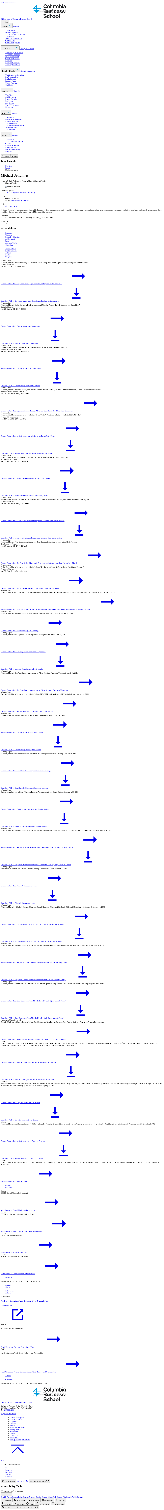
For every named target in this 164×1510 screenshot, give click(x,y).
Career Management (12, 43)
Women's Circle (11, 127)
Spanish (26, 1497)
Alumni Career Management (15, 125)
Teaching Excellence (12, 65)
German (15, 1497)
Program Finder (10, 81)
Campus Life (10, 41)
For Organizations (11, 77)
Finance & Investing (12, 149)
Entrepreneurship (11, 147)
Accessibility (14, 1438)
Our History (9, 103)
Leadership (9, 101)
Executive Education (9, 71)
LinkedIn (8, 1476)
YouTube (8, 1474)
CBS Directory (10, 97)
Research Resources (12, 63)
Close (6, 22)
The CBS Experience (12, 105)
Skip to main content (8, 2)
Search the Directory (12, 59)
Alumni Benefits (11, 123)
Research (8, 61)
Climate (8, 143)
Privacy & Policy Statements (20, 1440)
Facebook (8, 1472)
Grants (7, 1287)
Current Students (16, 1420)
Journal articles (10, 249)
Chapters (8, 257)
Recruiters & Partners (17, 1428)
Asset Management (12, 192)
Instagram (8, 1470)
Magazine (8, 151)
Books (7, 255)
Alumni (4, 113)
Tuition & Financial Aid (13, 39)
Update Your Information (14, 119)
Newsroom (9, 107)
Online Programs (11, 83)
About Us (5, 91)
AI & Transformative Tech (14, 141)
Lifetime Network (11, 121)
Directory (8, 166)
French (9, 1497)
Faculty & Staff (15, 1430)
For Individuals (10, 79)
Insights (4, 135)
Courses (8, 1185)
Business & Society (12, 145)
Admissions (9, 37)
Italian (20, 1497)
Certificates (9, 85)
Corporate (13, 1422)
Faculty (8, 168)
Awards (8, 1285)
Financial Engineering (27, 192)
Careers (12, 1434)
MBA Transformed (12, 57)
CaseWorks (9, 1379)
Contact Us (14, 1436)
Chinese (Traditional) (64, 1497)
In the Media (9, 1291)
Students (5, 27)
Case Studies (9, 1187)
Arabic (74, 1497)
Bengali (80, 1497)
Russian (38, 1497)
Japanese (32, 1497)
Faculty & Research (8, 49)
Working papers (11, 251)
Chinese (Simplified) (49, 1497)
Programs (8, 1277)
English (3, 1497)
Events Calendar (11, 99)
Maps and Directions (8, 1414)
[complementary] (82, 1481)
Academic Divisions (12, 55)
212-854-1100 (9, 1410)
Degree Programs (11, 33)
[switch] (2, 1491)
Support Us (14, 1426)
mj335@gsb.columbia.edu (20, 200)
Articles (8, 253)
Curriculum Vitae (11, 206)
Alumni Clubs (10, 129)
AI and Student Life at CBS (15, 35)
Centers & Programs (17, 1418)
